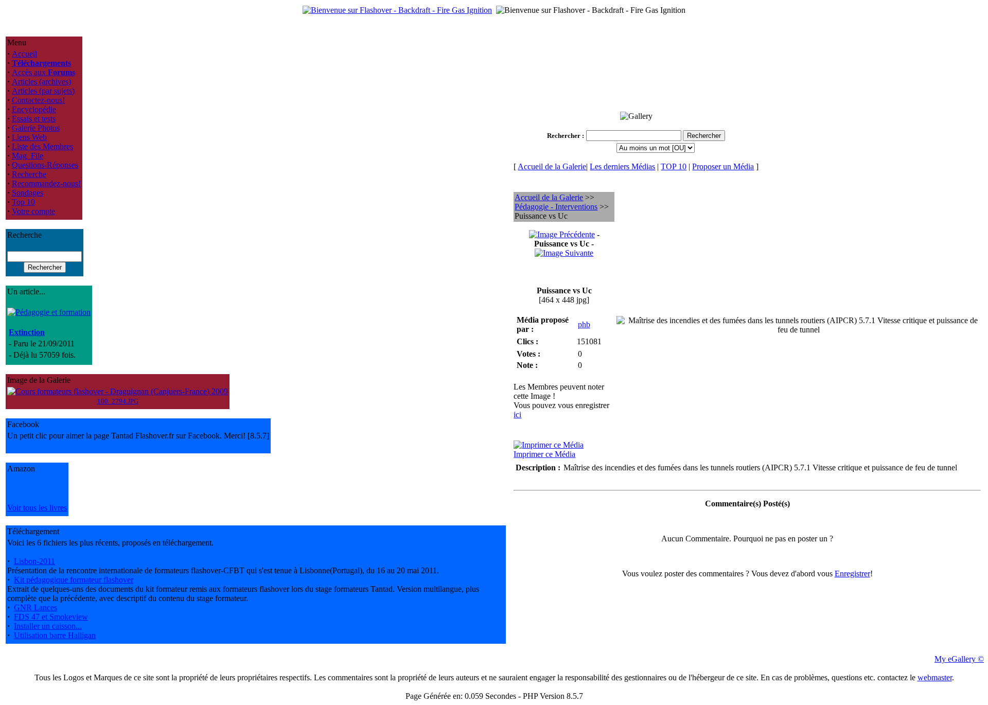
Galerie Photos (36, 128)
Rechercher (563, 135)
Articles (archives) (41, 81)
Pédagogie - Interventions (556, 206)
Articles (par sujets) (43, 90)
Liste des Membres (42, 146)
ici (517, 414)
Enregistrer (852, 573)
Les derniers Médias (622, 166)
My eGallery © (959, 659)
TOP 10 (673, 166)
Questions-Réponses (45, 165)
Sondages (27, 192)
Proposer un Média (723, 166)
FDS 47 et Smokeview (51, 616)
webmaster (935, 677)
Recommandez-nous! (46, 183)
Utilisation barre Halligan (55, 635)
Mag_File (27, 155)
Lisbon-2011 (34, 561)
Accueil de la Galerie (552, 166)
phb (584, 324)
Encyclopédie (34, 109)
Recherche (29, 174)
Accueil (24, 53)
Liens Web (29, 137)
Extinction (27, 332)
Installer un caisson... (48, 626)
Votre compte (33, 211)
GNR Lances (35, 607)
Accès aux (43, 72)
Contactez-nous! (38, 100)
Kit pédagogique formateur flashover (73, 579)
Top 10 (23, 202)
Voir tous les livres (37, 507)
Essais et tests (34, 118)
